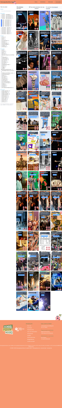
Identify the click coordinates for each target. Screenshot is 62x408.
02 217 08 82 (44, 327)
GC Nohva (43, 345)
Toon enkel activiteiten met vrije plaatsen (37, 7)
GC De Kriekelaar (28, 345)
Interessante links (31, 337)
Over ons (29, 326)
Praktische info (30, 329)
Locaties (29, 335)
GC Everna (33, 345)
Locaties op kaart (31, 341)
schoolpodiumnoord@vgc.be (47, 326)
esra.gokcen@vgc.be (45, 339)
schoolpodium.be (36, 348)
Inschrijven (29, 327)
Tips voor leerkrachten (32, 331)
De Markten (47, 345)
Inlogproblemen (30, 339)
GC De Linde (38, 345)
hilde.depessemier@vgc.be (47, 333)
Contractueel (30, 333)
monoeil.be (49, 348)
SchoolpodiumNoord (6, 2)
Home (36, 2)
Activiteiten (42, 2)
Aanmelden (58, 2)
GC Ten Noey (53, 345)
